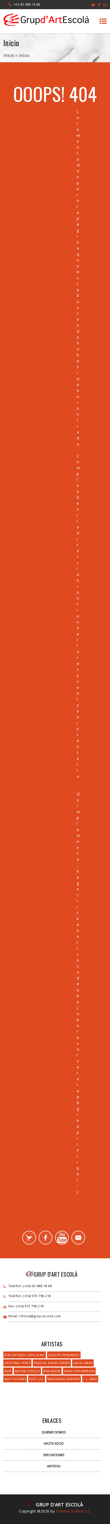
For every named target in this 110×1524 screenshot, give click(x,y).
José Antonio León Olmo (24, 1355)
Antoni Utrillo (27, 1371)
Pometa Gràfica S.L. (73, 1511)
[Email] (78, 1238)
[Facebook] (45, 1238)
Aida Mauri (52, 1371)
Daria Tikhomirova (79, 1371)
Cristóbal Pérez (17, 1363)
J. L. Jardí (90, 1379)
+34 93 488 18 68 (27, 4)
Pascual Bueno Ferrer (52, 1363)
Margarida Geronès (63, 1379)
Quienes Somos (54, 1432)
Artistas (53, 1466)
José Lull (36, 1379)
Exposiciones (53, 1455)
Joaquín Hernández (64, 1355)
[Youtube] (62, 1238)
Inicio (8, 55)
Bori (8, 1371)
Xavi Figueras (15, 1379)
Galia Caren (83, 1363)
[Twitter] (29, 1238)
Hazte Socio (54, 1443)
